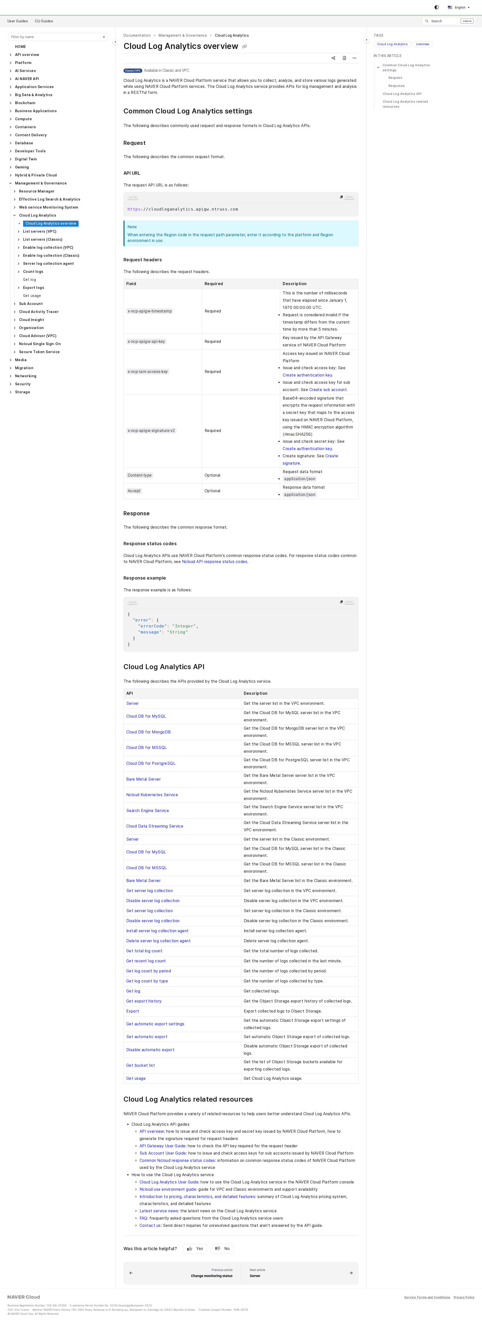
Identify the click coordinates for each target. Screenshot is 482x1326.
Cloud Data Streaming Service (154, 826)
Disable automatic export (150, 1049)
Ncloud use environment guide (168, 1189)
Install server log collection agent (157, 930)
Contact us (150, 1225)
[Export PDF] (344, 58)
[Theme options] (437, 8)
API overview (27, 55)
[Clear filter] (104, 37)
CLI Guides (44, 21)
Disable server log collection (153, 900)
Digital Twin (26, 159)
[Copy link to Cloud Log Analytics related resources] (261, 1100)
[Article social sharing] (333, 58)
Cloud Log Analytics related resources (405, 104)
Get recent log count (146, 961)
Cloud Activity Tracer (39, 312)
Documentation (137, 35)
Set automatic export (147, 1036)
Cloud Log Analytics (37, 215)
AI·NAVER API (27, 79)
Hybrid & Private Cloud (36, 175)
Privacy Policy (464, 1297)
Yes (199, 1248)
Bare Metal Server (143, 779)
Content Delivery (31, 135)
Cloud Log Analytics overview (51, 223)
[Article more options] (354, 58)
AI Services (25, 71)
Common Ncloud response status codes (177, 1160)
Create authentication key (307, 375)
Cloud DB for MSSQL (146, 747)
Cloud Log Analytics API (402, 94)
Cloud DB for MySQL (146, 716)
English (459, 7)
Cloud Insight (31, 320)
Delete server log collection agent (158, 940)
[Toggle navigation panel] (115, 42)
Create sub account (328, 389)
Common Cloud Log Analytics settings (406, 67)
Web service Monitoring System (48, 207)
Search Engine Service (147, 810)
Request (395, 78)
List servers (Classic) (43, 239)
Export (132, 1011)
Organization (31, 328)
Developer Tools (30, 151)
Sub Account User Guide (163, 1153)
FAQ (143, 1218)
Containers (25, 127)
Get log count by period (148, 971)
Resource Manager (37, 191)
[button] (449, 21)
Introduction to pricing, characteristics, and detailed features (197, 1196)
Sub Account (31, 304)
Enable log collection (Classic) (51, 256)
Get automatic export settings (155, 1024)
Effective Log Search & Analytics (49, 199)
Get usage (32, 296)
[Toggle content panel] (367, 40)
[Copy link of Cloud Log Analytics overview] (244, 47)
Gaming (22, 167)
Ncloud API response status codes (214, 561)
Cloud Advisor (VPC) (37, 336)
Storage (22, 392)
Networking (26, 376)
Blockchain (25, 103)
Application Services (34, 87)
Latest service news (159, 1211)
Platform (23, 63)
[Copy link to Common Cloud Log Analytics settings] (261, 112)
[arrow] (378, 67)
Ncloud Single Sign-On (40, 344)
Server (132, 703)
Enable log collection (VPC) (48, 247)
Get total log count (144, 951)
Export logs (33, 288)
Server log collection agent (48, 264)
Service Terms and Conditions (427, 1297)
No (227, 1248)
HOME (20, 47)
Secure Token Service (39, 352)
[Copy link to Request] (154, 143)
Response (397, 86)
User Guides (18, 21)
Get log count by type (147, 981)
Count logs (33, 272)
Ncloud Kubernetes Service (152, 794)
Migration (24, 368)
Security (23, 384)
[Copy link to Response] (158, 514)
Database (24, 143)
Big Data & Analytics (34, 95)
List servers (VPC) (40, 231)
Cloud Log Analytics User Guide (169, 1182)
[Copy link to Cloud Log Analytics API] (212, 667)
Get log (29, 280)
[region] (241, 204)
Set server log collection (149, 890)
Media (21, 360)
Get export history (144, 1001)
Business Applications (36, 111)
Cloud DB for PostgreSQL (150, 763)
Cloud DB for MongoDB (148, 732)
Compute (23, 119)
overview (422, 44)
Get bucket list (140, 1065)
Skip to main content (25, 8)
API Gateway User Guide (163, 1146)
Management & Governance (41, 183)
